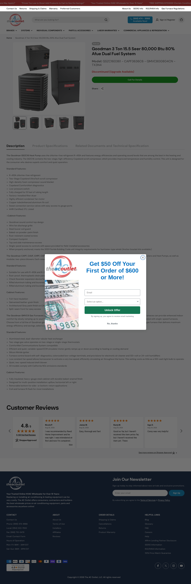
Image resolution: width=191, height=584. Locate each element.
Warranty (53, 8)
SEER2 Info (138, 8)
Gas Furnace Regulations (173, 8)
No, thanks (112, 324)
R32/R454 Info (152, 8)
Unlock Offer (112, 310)
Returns (23, 8)
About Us (126, 8)
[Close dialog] (143, 257)
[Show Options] (137, 302)
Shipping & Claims (38, 8)
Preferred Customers (70, 8)
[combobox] (111, 302)
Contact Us (11, 8)
